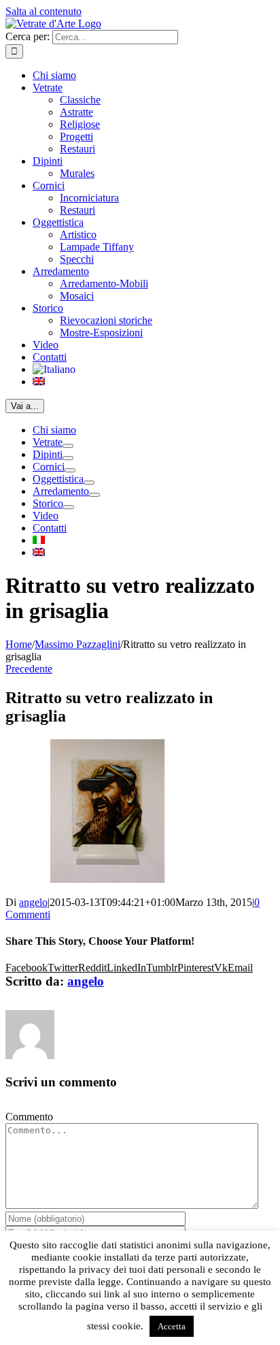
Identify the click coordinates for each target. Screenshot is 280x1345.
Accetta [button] (172, 1326)
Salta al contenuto (43, 11)
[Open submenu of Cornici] (70, 470)
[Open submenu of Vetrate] (68, 446)
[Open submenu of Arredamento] (94, 495)
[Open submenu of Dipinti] (68, 458)
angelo (33, 902)
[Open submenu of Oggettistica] (89, 483)
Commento (29, 1116)
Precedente (28, 669)
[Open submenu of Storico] (68, 507)
